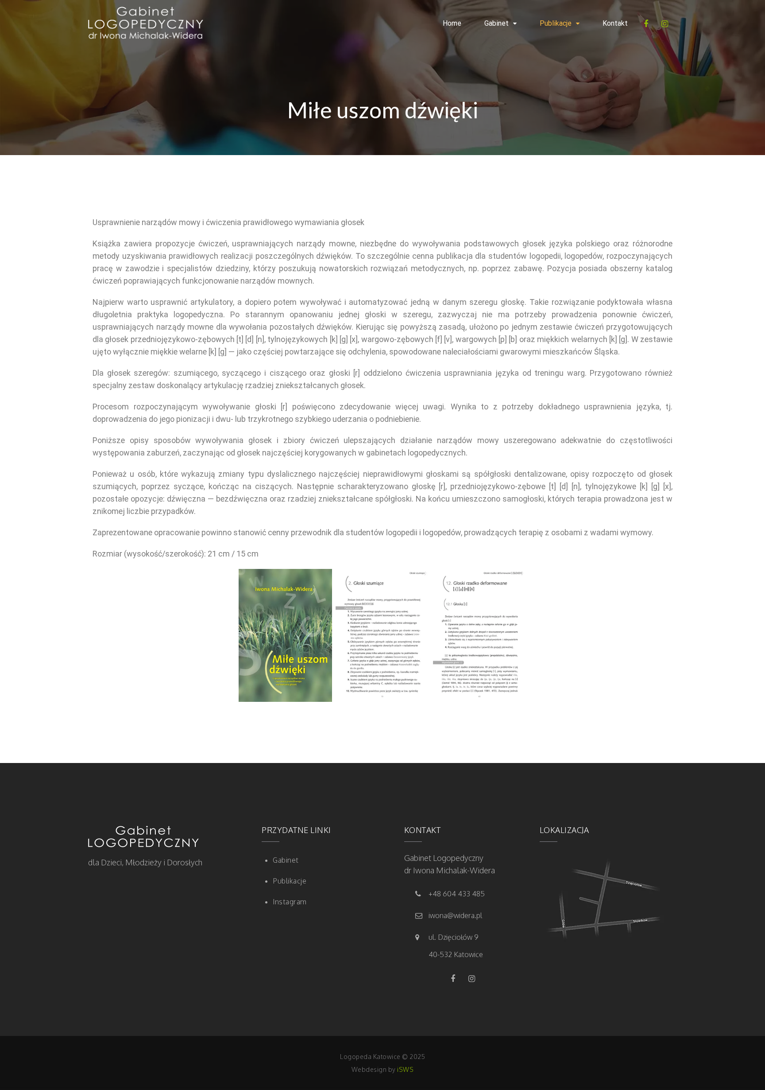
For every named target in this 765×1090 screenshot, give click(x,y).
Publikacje (556, 23)
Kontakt (615, 23)
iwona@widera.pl (455, 915)
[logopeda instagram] (667, 23)
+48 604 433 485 (457, 893)
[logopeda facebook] (648, 23)
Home (452, 23)
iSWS (405, 1069)
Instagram (290, 901)
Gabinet (496, 23)
